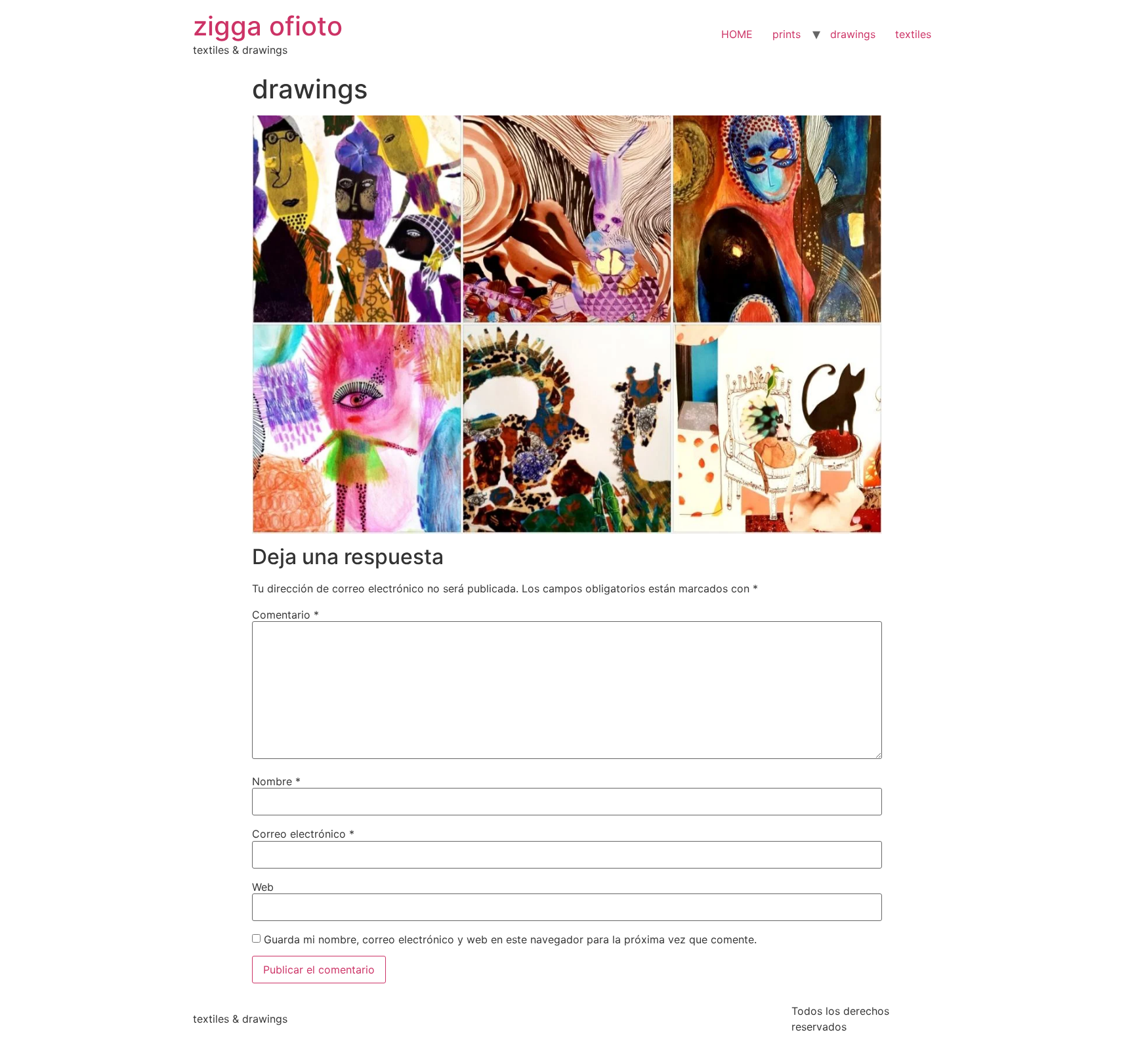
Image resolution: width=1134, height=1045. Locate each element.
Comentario (285, 614)
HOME (737, 34)
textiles (913, 34)
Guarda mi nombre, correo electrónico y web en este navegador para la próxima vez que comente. (510, 939)
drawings (852, 34)
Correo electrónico (303, 834)
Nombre (276, 781)
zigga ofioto (268, 26)
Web (263, 887)
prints (786, 34)
